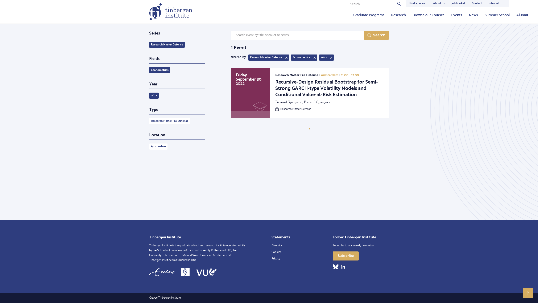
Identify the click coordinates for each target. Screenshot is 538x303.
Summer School (497, 15)
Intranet (494, 3)
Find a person (417, 3)
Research (398, 15)
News (473, 15)
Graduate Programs (368, 15)
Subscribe (346, 256)
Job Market (458, 3)
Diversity (277, 245)
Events (456, 15)
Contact (477, 3)
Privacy (276, 258)
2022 (154, 95)
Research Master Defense (167, 44)
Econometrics (160, 70)
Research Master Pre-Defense (169, 121)
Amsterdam (158, 146)
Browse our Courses (428, 15)
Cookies (276, 252)
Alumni (522, 15)
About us (439, 3)
